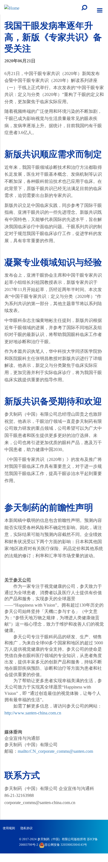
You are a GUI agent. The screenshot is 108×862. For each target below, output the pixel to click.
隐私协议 (26, 828)
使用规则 (9, 828)
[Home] (11, 7)
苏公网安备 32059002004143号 (66, 844)
